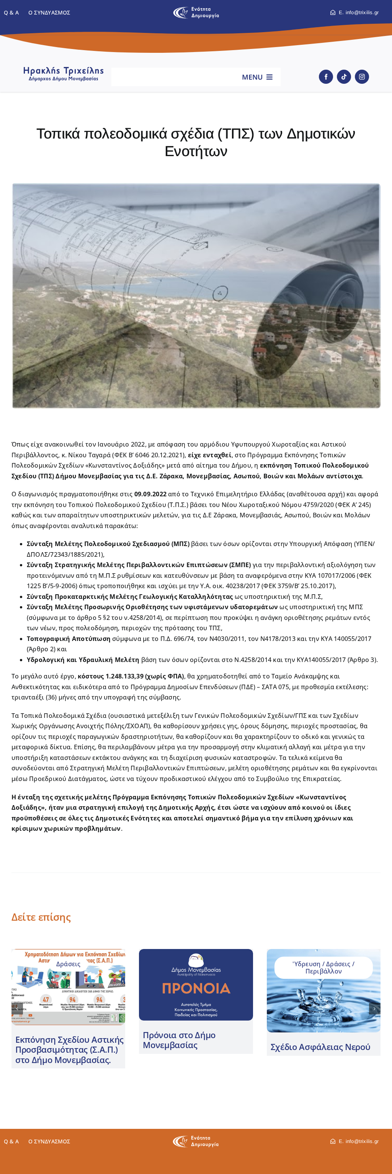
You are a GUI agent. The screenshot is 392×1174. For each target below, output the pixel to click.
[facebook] (326, 77)
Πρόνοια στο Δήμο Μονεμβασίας (179, 1039)
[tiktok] (344, 77)
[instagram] (362, 77)
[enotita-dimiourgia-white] (196, 1138)
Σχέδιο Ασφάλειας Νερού (321, 1046)
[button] (17, 1008)
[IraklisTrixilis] (63, 69)
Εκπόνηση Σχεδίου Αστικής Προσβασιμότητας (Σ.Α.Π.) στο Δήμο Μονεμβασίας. (69, 1049)
